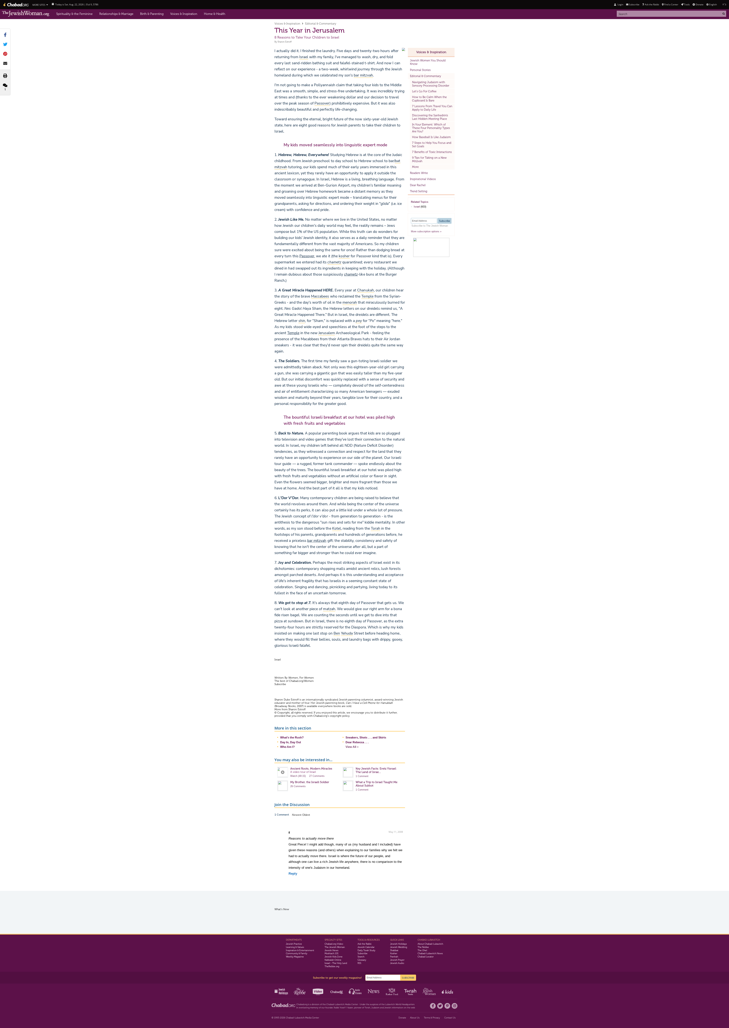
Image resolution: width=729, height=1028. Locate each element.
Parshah (394, 956)
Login (620, 4)
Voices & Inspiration (183, 14)
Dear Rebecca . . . (357, 742)
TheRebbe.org (332, 966)
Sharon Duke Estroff (286, 699)
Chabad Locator (426, 956)
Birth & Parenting (152, 14)
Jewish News (331, 950)
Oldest (306, 814)
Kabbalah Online (333, 960)
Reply (293, 873)
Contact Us (450, 1017)
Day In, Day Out (290, 742)
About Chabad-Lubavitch (430, 944)
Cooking (392, 991)
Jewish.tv (318, 991)
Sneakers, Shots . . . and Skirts (366, 737)
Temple (293, 333)
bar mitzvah (316, 540)
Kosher (393, 953)
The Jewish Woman (335, 947)
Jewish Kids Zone (333, 956)
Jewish (387, 1007)
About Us (414, 1017)
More (415, 167)
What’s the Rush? (292, 737)
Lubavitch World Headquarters (400, 1004)
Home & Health (214, 14)
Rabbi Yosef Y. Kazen (343, 1007)
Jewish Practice (294, 944)
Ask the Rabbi (652, 4)
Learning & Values (295, 947)
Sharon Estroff (284, 41)
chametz (351, 274)
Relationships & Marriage (116, 14)
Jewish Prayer (397, 960)
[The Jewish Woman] (26, 14)
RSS (359, 963)
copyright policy (340, 716)
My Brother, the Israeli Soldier (309, 782)
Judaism (375, 1007)
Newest (297, 814)
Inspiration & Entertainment (300, 950)
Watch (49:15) (298, 776)
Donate (699, 4)
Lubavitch (339, 1004)
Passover (306, 256)
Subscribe (362, 953)
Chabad (330, 1004)
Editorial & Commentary (320, 23)
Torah (367, 1007)
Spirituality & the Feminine (74, 14)
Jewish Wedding (398, 947)
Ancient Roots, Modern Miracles (311, 768)
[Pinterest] (447, 1006)
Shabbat (394, 950)
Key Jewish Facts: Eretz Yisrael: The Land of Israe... (376, 770)
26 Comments (298, 786)
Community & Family (296, 953)
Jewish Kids (448, 991)
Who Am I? (287, 746)
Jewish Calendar (366, 947)
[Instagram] (454, 1006)
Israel (417, 206)
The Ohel (422, 950)
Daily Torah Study (366, 950)
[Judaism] (16, 4)
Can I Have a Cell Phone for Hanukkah (369, 703)
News (374, 991)
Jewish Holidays (398, 944)
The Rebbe (423, 947)
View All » (352, 746)
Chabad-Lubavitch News (430, 953)
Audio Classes (355, 991)
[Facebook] (433, 1006)
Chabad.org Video (334, 944)
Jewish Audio (397, 963)
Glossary (362, 960)
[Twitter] (440, 1006)
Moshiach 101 (331, 953)
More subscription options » (426, 231)
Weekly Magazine (295, 956)
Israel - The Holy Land (336, 963)
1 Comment (362, 776)
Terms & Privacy (432, 1017)
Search (361, 956)
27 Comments (317, 776)
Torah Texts (411, 991)
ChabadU (337, 991)
